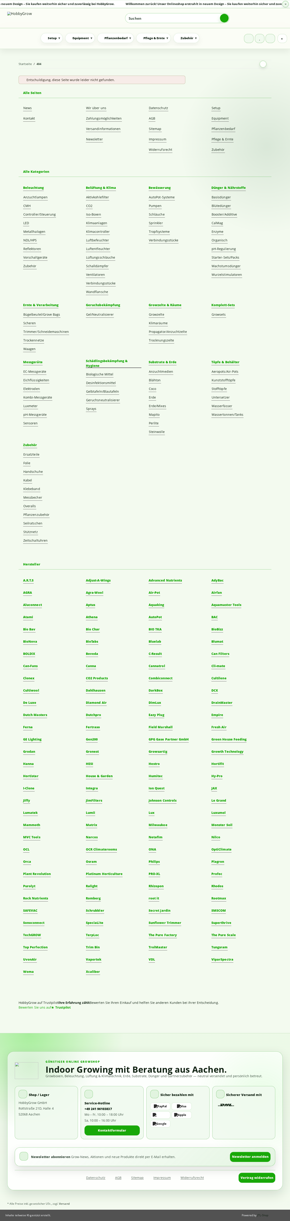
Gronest (92, 751)
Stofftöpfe (219, 389)
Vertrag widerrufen (257, 1177)
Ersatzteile (31, 454)
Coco (152, 389)
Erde (152, 397)
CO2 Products (97, 678)
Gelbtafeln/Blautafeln (102, 391)
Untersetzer (221, 397)
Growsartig (158, 751)
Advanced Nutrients (165, 580)
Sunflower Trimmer (165, 923)
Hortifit (217, 764)
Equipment (220, 118)
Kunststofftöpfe (223, 380)
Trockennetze (33, 340)
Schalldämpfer (97, 266)
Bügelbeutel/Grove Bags (41, 314)
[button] (249, 38)
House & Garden (99, 776)
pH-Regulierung (224, 249)
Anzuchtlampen (35, 197)
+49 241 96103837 (98, 1109)
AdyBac (217, 580)
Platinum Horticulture (104, 874)
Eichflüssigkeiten (36, 380)
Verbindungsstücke (101, 283)
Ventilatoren (95, 274)
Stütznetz (30, 532)
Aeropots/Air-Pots (225, 371)
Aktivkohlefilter (97, 197)
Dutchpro (93, 715)
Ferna (28, 727)
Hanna (28, 764)
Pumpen (155, 206)
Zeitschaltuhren (35, 540)
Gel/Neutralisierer (100, 314)
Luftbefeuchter (97, 240)
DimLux (155, 702)
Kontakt (29, 118)
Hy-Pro (216, 776)
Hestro (154, 764)
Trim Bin (93, 947)
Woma (28, 971)
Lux (152, 812)
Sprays (91, 408)
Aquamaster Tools (226, 605)
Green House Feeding (228, 739)
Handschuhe (33, 471)
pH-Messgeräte (35, 414)
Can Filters (220, 653)
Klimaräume (158, 323)
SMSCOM (218, 910)
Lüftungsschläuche (100, 257)
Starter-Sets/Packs (225, 257)
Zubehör (218, 149)
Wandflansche (97, 292)
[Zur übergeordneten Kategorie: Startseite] (263, 64)
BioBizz (217, 629)
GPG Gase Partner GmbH (169, 739)
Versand (64, 1204)
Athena (92, 617)
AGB (152, 118)
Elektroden (31, 389)
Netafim (156, 837)
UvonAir (30, 959)
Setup (216, 108)
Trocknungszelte (161, 340)
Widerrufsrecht (160, 149)
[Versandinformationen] (226, 1105)
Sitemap (155, 129)
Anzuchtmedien (161, 371)
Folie (26, 463)
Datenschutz (158, 108)
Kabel (27, 480)
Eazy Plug (156, 715)
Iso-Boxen (93, 214)
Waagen (29, 349)
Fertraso (93, 727)
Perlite (154, 423)
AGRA (27, 592)
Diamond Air (96, 702)
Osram (91, 861)
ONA (152, 849)
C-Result (155, 653)
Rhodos (217, 886)
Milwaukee (158, 825)
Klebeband (31, 489)
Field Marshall (161, 727)
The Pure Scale (223, 935)
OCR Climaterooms (101, 849)
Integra (92, 788)
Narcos (92, 837)
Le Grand (218, 800)
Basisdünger (221, 197)
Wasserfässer (222, 406)
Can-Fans (30, 666)
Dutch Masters (35, 715)
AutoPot (155, 617)
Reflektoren (32, 249)
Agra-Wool (94, 592)
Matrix (91, 825)
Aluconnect (32, 605)
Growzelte (156, 314)
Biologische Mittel (99, 374)
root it (154, 898)
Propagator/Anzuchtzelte (168, 331)
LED (26, 223)
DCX (214, 690)
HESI (89, 764)
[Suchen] (224, 18)
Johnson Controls (162, 800)
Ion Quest (156, 788)
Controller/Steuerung (39, 214)
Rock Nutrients (35, 898)
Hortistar (31, 776)
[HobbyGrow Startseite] (39, 18)
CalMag (217, 223)
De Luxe (29, 702)
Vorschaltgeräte (35, 257)
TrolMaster (158, 947)
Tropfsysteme (159, 231)
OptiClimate (221, 849)
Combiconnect (160, 678)
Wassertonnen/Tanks (227, 414)
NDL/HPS (30, 240)
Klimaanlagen (96, 223)
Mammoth (31, 825)
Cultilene (219, 678)
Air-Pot (154, 592)
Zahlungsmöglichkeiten (104, 118)
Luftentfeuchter (98, 249)
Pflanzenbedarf (223, 129)
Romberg (93, 898)
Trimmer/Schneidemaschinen (46, 331)
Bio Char (93, 629)
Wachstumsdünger (226, 266)
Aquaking (156, 605)
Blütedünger (221, 206)
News (27, 108)
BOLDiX (29, 653)
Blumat (217, 641)
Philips (154, 861)
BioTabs (92, 641)
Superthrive (221, 923)
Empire (217, 715)
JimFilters (94, 800)
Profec (216, 874)
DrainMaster (221, 702)
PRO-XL (154, 874)
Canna (91, 666)
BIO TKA (155, 629)
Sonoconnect (33, 923)
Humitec (156, 776)
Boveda (92, 653)
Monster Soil (221, 825)
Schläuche (157, 214)
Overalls (29, 506)
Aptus (90, 605)
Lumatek (30, 812)
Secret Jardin (159, 910)
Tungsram (219, 947)
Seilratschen (32, 523)
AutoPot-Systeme (162, 197)
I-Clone (29, 788)
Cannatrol (157, 666)
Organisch (219, 240)
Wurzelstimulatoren (227, 274)
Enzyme (217, 231)
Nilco (215, 837)
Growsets (219, 314)
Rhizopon (156, 886)
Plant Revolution (37, 874)
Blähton (155, 380)
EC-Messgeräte (34, 371)
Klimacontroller (98, 231)
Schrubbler (95, 910)
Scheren (29, 323)
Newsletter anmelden (250, 1156)
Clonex (28, 678)
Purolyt (29, 886)
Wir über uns (96, 108)
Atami (28, 617)
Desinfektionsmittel (101, 383)
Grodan (29, 751)
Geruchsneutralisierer (103, 400)
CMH (27, 206)
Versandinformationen (103, 129)
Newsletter (94, 139)
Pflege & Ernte (222, 139)
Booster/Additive (224, 214)
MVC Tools (31, 837)
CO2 (89, 206)
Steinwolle (157, 432)
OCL (26, 849)
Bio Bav (29, 629)
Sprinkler (156, 223)
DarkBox (156, 690)
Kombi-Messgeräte (37, 397)
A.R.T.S (28, 580)
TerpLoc (92, 935)
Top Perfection (35, 947)
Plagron (217, 861)
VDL (152, 959)
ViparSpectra (222, 959)
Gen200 (92, 739)
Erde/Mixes (157, 406)
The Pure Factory (163, 935)
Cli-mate (218, 666)
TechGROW (32, 935)
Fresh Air (219, 727)
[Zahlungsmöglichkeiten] (178, 1115)
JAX (214, 788)
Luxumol (218, 812)
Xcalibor (93, 971)
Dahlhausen (95, 690)
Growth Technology (227, 751)
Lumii (90, 812)
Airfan (216, 592)
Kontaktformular (112, 1130)
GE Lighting (32, 739)
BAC (214, 617)
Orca (27, 861)
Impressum (157, 139)
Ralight (92, 886)
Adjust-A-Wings (98, 580)
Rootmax (218, 898)
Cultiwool (31, 690)
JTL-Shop (262, 1215)
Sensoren (30, 423)
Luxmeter (30, 406)
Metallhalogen (34, 231)
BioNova (30, 641)
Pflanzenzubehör (36, 514)
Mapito (154, 414)
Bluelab (155, 641)
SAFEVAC (30, 910)
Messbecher (32, 497)
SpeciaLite (94, 923)
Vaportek (94, 959)
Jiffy (26, 800)
